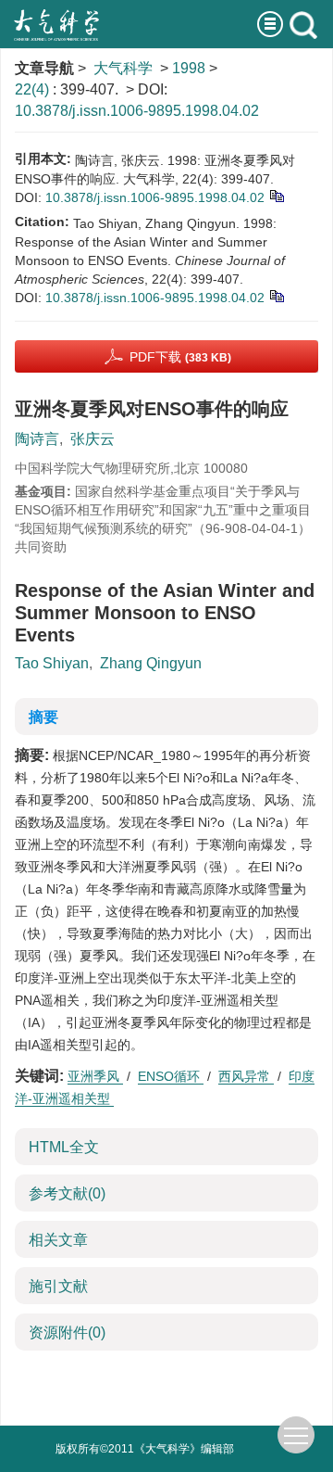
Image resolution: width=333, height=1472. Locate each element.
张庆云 (92, 439)
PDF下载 (180, 356)
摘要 (43, 717)
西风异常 (246, 1076)
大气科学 (123, 68)
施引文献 (58, 1286)
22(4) (34, 89)
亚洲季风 (95, 1076)
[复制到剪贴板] (276, 194)
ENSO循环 (171, 1076)
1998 (188, 68)
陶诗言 (37, 439)
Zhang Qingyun (151, 663)
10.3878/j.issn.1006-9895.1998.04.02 (137, 111)
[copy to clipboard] (276, 294)
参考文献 (67, 1193)
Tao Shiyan (52, 663)
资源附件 (67, 1332)
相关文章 (58, 1240)
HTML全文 (64, 1147)
